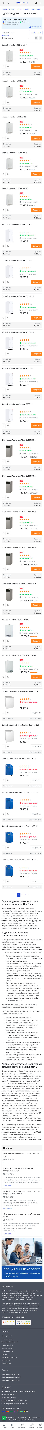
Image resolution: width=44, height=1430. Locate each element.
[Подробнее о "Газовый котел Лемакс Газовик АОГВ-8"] (10, 271)
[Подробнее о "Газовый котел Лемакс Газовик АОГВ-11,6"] (10, 307)
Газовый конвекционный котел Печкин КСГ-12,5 (20, 793)
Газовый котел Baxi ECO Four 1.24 (14, 81)
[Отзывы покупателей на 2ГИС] (23, 1322)
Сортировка (5, 35)
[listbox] (15, 38)
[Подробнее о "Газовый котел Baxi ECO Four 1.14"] (10, 164)
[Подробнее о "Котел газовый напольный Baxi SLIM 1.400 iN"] (10, 523)
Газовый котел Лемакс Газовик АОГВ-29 (17, 404)
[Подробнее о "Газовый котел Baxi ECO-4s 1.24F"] (10, 56)
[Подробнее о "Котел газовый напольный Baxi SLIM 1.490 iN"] (10, 559)
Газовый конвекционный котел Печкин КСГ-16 (19, 826)
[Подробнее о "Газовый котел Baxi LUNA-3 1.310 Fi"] (10, 631)
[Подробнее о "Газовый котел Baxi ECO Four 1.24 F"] (10, 128)
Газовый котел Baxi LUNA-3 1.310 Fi (15, 620)
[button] (12, 1426)
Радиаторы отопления (9, 1357)
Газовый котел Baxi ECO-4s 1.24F (14, 45)
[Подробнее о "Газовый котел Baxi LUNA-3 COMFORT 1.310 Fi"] (10, 666)
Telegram (7, 1401)
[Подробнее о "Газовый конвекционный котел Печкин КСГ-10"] (10, 770)
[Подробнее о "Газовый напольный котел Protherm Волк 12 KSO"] (10, 702)
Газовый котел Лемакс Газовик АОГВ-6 (16, 225)
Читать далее (7, 1163)
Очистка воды (6, 1363)
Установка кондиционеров (10, 1374)
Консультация (36, 27)
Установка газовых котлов (11, 1380)
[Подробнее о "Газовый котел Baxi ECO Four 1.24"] (10, 92)
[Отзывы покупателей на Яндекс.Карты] (8, 1322)
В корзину (37, 66)
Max (15, 1401)
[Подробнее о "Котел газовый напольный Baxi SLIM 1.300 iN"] (10, 487)
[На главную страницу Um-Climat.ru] (22, 3)
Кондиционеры (7, 1336)
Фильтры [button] (37, 33)
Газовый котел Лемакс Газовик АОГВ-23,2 (18, 368)
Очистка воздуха (7, 1351)
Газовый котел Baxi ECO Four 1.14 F (15, 189)
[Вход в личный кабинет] (40, 3)
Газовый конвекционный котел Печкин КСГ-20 (19, 860)
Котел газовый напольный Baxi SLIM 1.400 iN (19, 512)
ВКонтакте (23, 1401)
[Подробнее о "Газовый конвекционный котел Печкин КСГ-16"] (10, 837)
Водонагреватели (7, 1345)
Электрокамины (7, 1348)
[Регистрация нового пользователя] (36, 3)
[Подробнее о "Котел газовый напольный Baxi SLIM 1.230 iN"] (10, 451)
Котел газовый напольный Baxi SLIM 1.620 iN (19, 584)
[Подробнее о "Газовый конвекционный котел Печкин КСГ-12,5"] (10, 803)
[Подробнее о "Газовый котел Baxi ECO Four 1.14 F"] (10, 200)
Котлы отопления (7, 1339)
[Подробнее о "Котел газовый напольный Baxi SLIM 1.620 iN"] (10, 595)
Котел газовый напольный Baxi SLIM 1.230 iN (19, 440)
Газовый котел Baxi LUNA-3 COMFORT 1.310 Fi (19, 656)
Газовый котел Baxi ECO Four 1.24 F (15, 117)
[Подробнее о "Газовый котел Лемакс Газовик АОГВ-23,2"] (10, 379)
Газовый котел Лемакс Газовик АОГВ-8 (16, 260)
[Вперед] (28, 895)
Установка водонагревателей (11, 1377)
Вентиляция (6, 1360)
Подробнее (36, 713)
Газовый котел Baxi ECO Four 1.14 (14, 153)
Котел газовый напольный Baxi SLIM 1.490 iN (19, 548)
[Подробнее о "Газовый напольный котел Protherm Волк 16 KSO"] (10, 736)
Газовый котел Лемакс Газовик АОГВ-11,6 (18, 296)
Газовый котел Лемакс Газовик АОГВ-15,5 (18, 332)
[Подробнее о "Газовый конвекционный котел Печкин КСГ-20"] (10, 871)
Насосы (4, 1354)
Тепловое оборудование (10, 1342)
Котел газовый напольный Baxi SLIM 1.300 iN (19, 476)
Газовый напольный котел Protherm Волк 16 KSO (20, 725)
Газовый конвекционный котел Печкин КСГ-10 (19, 759)
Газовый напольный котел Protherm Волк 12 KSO (20, 691)
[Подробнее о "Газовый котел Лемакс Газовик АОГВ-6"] (10, 236)
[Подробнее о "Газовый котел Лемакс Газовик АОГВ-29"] (10, 415)
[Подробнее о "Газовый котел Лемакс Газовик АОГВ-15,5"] (10, 343)
